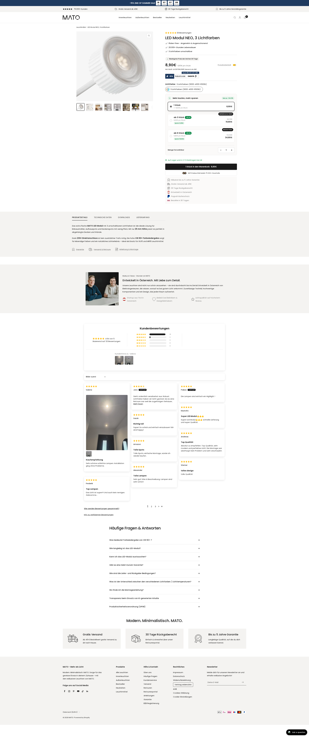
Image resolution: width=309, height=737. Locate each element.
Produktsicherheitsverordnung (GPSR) (127, 606)
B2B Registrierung (151, 703)
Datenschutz (179, 676)
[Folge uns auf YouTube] (78, 691)
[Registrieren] (243, 682)
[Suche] (235, 17)
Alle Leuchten (122, 672)
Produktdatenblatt (224, 65)
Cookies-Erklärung (181, 693)
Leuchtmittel (184, 17)
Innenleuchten (125, 17)
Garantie (80, 249)
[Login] (240, 17)
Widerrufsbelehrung (182, 680)
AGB (175, 689)
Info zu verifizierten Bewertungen (98, 514)
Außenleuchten (142, 17)
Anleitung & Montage (128, 249)
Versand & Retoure (102, 249)
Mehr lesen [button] (138, 404)
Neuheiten (170, 17)
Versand (147, 684)
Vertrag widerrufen (183, 684)
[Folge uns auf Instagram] (69, 691)
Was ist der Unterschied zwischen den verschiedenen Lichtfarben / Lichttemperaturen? (150, 581)
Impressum (178, 672)
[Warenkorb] (245, 17)
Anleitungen (149, 695)
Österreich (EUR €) (70, 712)
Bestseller (157, 17)
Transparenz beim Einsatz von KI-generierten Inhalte (134, 598)
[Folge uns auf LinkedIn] (87, 691)
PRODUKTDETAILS (79, 217)
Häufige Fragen (150, 676)
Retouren (148, 688)
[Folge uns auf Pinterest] (73, 691)
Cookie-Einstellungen (182, 696)
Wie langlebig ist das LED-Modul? (125, 548)
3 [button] (155, 506)
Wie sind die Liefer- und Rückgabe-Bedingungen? (132, 573)
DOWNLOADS (124, 217)
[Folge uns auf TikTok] (82, 691)
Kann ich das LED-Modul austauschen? (127, 556)
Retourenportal (150, 691)
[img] (91, 386)
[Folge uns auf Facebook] (64, 691)
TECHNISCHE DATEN (103, 217)
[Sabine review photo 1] (107, 422)
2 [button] (151, 506)
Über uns (147, 672)
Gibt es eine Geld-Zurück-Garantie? (126, 565)
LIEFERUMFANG (143, 217)
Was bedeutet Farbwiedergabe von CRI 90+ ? (130, 540)
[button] (171, 32)
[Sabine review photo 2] (89, 454)
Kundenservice (150, 680)
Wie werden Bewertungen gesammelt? (101, 508)
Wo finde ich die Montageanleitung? (126, 590)
